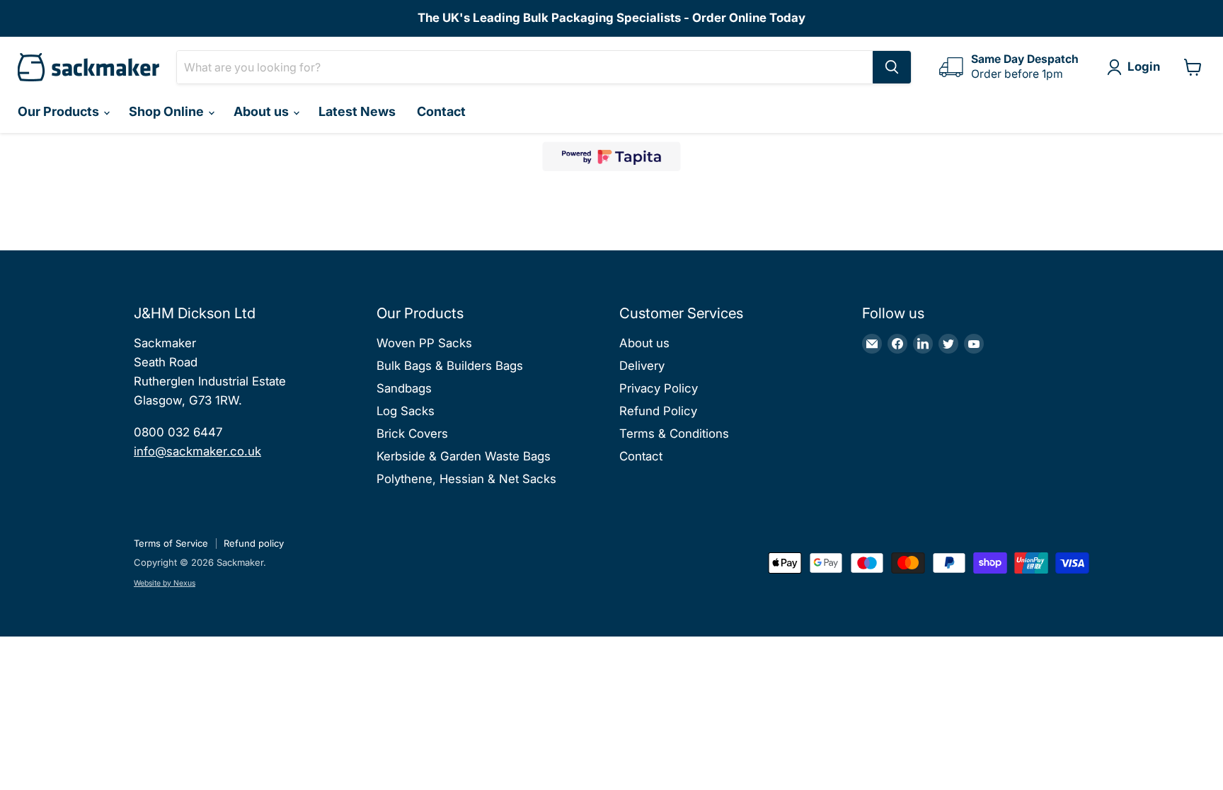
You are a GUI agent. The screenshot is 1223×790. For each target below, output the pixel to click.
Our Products (60, 111)
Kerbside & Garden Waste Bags (464, 456)
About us (263, 111)
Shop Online (168, 111)
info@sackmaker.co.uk (197, 451)
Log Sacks (406, 411)
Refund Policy (658, 411)
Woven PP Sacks (424, 343)
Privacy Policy (658, 388)
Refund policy (254, 543)
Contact (441, 111)
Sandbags (404, 388)
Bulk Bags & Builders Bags (450, 366)
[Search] (892, 67)
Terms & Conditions (674, 433)
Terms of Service (171, 543)
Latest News (357, 111)
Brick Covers (412, 433)
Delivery (642, 366)
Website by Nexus (164, 583)
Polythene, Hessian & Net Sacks (466, 479)
